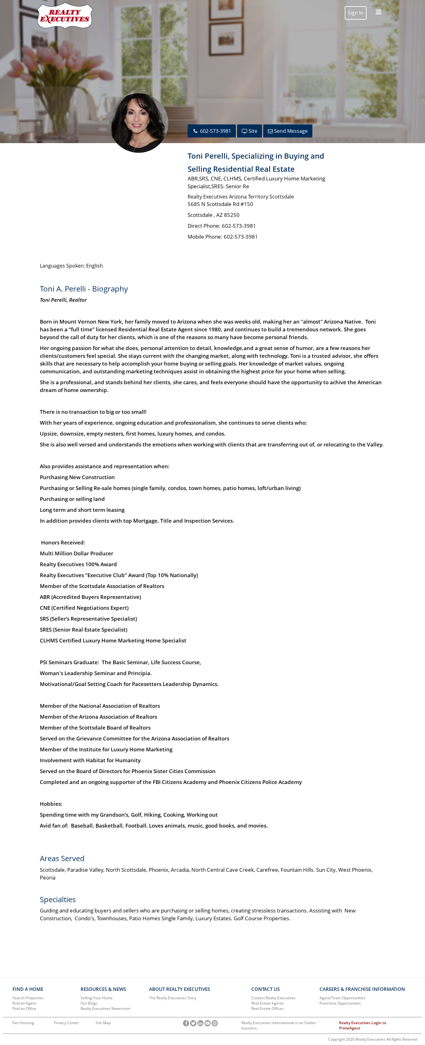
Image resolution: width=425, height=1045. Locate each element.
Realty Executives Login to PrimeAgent (362, 1025)
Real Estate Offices (267, 1008)
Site (252, 131)
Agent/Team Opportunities (343, 998)
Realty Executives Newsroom (105, 1008)
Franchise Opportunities (340, 1003)
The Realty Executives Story (172, 998)
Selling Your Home (97, 998)
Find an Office (24, 1008)
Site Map (103, 1022)
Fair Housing (23, 1022)
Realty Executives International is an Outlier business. (278, 1025)
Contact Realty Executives (273, 998)
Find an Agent (24, 1003)
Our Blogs (89, 1003)
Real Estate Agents (267, 1003)
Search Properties (28, 998)
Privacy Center (66, 1022)
